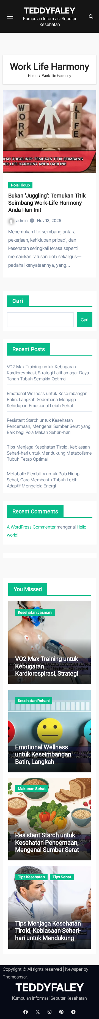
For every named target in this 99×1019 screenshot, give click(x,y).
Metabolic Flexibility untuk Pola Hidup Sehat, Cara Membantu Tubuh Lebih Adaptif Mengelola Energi (43, 480)
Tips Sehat (62, 876)
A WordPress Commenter (31, 527)
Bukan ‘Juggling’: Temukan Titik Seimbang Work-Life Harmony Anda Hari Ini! (47, 202)
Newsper (73, 969)
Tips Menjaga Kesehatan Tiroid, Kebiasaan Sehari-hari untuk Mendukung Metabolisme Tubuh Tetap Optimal (49, 453)
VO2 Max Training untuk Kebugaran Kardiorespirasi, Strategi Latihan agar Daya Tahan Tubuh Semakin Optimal (48, 373)
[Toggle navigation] (10, 16)
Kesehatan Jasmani (35, 612)
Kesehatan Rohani (34, 700)
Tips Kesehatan (31, 876)
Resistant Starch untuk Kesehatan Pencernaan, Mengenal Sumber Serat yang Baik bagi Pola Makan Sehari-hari (49, 426)
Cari (17, 301)
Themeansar (15, 977)
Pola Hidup (20, 185)
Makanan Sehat (32, 788)
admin (22, 220)
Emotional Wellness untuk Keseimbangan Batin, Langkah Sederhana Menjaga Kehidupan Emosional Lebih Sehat (47, 399)
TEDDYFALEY (49, 10)
